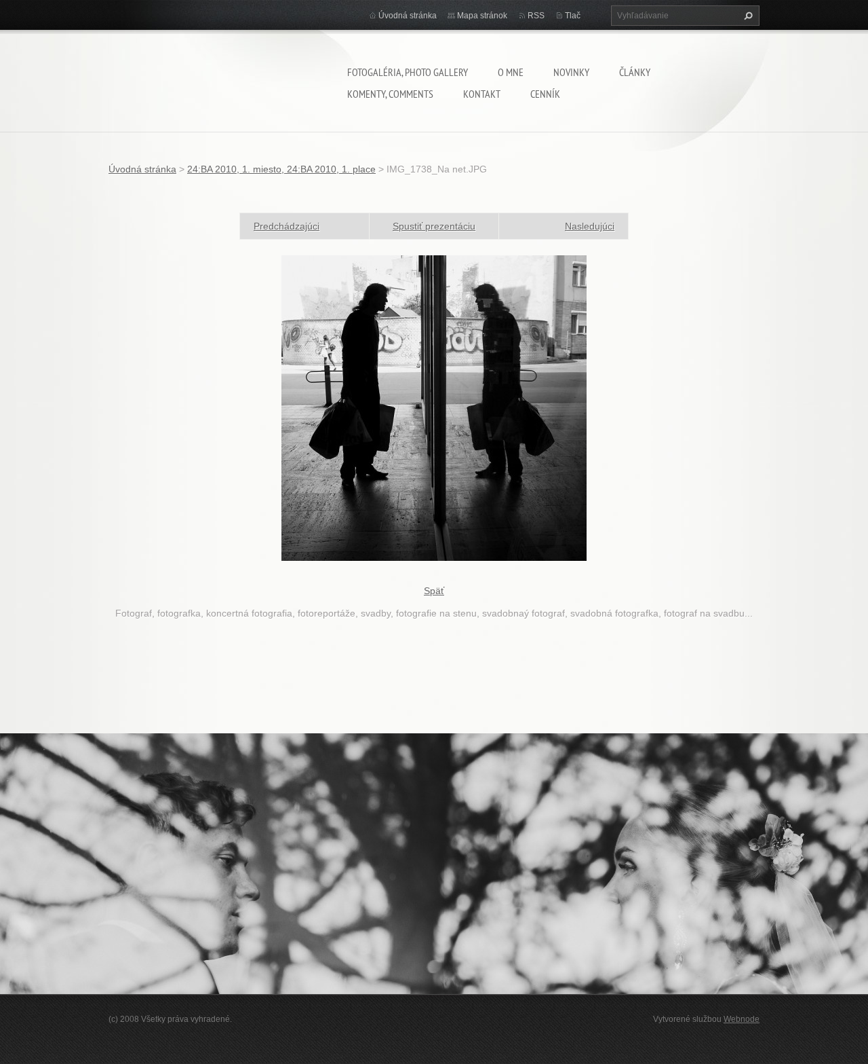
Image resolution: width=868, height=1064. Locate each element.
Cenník (545, 93)
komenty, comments (390, 93)
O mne (511, 72)
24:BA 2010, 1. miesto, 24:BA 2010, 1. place (281, 169)
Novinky (571, 72)
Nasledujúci (589, 226)
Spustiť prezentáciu (434, 226)
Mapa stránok (482, 15)
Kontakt (481, 93)
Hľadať (746, 15)
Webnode (742, 1019)
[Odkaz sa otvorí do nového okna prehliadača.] (434, 407)
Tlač (572, 15)
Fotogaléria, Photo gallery (407, 72)
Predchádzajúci (286, 226)
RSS (536, 15)
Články (634, 72)
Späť (434, 590)
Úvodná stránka (407, 15)
